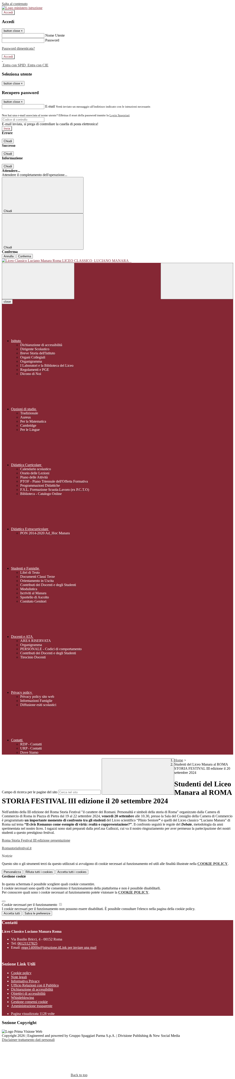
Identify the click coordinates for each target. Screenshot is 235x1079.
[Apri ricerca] (197, 281)
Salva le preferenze (37, 913)
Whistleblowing (22, 998)
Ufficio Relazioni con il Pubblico (35, 985)
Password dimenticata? (18, 48)
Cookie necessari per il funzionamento (30, 905)
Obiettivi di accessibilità (28, 993)
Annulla (9, 256)
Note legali (19, 977)
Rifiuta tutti (39, 872)
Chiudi (8, 141)
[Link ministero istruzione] (22, 8)
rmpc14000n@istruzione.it (58, 947)
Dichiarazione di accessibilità (32, 989)
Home (178, 760)
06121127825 (27, 943)
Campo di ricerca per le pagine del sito (29, 792)
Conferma (24, 256)
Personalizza (12, 872)
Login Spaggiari (119, 115)
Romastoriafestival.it (16, 848)
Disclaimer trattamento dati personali (28, 1040)
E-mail (50, 106)
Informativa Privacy (25, 981)
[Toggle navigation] (38, 281)
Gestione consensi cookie (29, 1002)
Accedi (8, 12)
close (7, 301)
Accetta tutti (72, 872)
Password (52, 40)
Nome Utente (55, 35)
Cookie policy (21, 973)
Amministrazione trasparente (31, 1006)
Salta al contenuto (15, 4)
